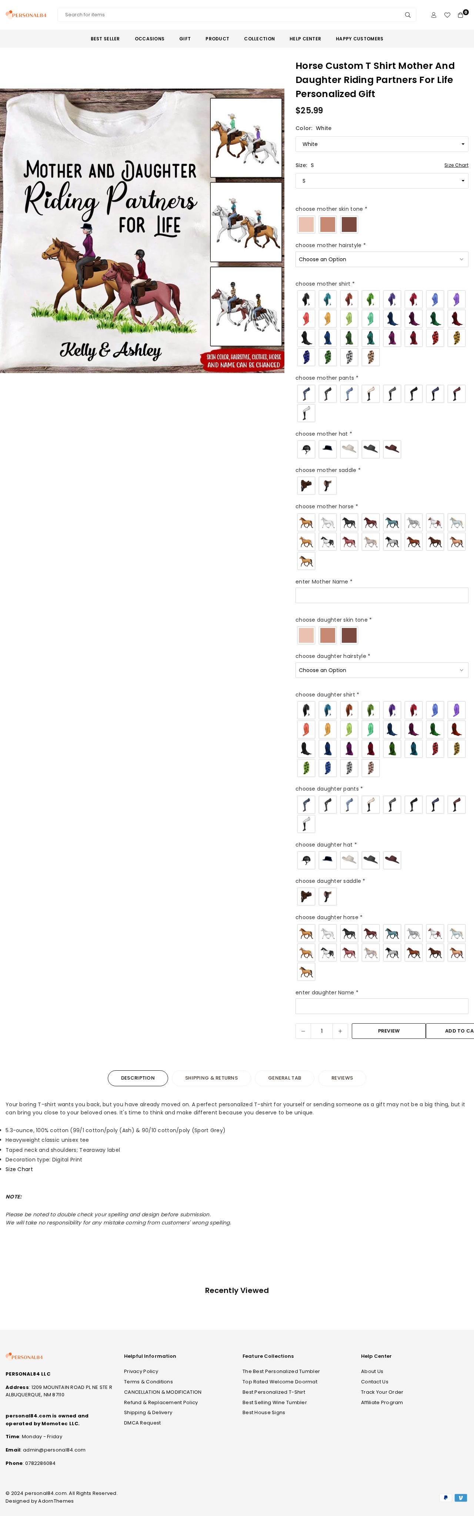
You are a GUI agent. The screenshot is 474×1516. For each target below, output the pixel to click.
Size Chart (456, 165)
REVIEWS (342, 1077)
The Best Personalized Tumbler (281, 1371)
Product (217, 39)
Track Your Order (382, 1392)
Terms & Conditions (148, 1381)
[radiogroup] (382, 224)
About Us (372, 1371)
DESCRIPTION (138, 1077)
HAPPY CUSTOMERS (359, 39)
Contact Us (374, 1381)
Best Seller (105, 39)
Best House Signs (264, 1412)
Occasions (150, 39)
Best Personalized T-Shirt (274, 1392)
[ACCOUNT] (433, 15)
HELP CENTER (305, 39)
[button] (274, 232)
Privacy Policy (141, 1371)
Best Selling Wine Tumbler (275, 1402)
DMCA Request (142, 1422)
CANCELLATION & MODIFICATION (163, 1392)
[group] (142, 231)
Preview (389, 1030)
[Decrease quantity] (303, 1031)
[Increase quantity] (340, 1031)
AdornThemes (56, 1501)
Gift (185, 39)
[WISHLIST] (447, 15)
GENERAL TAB (284, 1077)
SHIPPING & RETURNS (211, 1077)
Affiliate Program (382, 1402)
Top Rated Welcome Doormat (280, 1381)
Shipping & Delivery (148, 1412)
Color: (313, 128)
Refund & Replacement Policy (161, 1402)
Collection (259, 39)
